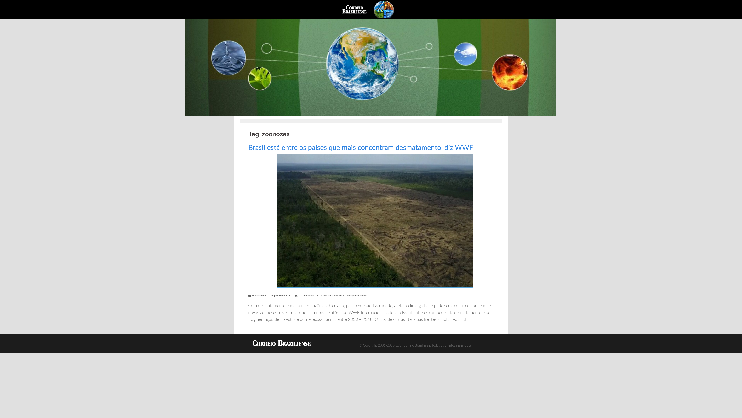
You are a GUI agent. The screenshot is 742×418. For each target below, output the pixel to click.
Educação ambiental (356, 296)
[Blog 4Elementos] (386, 9)
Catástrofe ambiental (332, 296)
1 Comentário (306, 296)
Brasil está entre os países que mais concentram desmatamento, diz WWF (360, 147)
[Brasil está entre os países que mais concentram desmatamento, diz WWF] (375, 220)
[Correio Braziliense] (357, 9)
